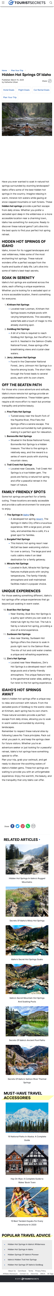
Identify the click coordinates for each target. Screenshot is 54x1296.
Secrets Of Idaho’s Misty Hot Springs (27, 920)
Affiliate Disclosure (10, 1274)
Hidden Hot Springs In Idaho (20, 1249)
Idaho (26, 514)
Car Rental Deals (41, 90)
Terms (30, 1271)
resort (39, 519)
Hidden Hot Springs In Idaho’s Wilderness (26, 1244)
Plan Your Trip (10, 97)
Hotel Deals (8, 90)
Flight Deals (24, 90)
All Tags (50, 1274)
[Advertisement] (19, 40)
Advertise (34, 1274)
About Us (12, 1271)
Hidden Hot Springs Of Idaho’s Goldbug (25, 1265)
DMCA (42, 1274)
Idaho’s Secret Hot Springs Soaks (27, 959)
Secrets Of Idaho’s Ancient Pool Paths (27, 1040)
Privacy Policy (40, 1271)
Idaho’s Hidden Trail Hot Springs (22, 1259)
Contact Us (24, 1274)
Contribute (22, 1271)
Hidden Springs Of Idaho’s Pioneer (23, 1254)
